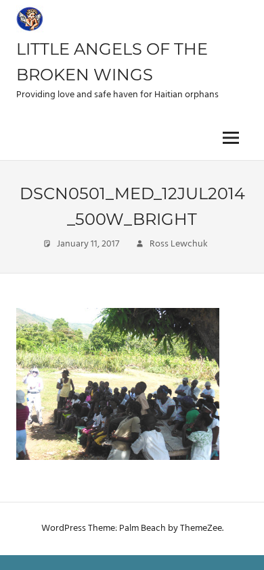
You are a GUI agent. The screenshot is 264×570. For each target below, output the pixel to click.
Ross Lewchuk (179, 244)
